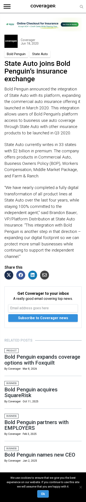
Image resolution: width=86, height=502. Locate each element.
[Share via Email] (45, 275)
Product (11, 350)
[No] (80, 487)
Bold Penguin (16, 54)
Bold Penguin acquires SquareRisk (31, 392)
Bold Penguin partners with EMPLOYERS (36, 425)
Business (11, 383)
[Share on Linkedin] (33, 275)
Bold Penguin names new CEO (39, 455)
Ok (43, 494)
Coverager (28, 40)
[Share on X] (9, 275)
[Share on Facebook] (21, 275)
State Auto (40, 54)
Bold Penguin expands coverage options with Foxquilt (42, 360)
